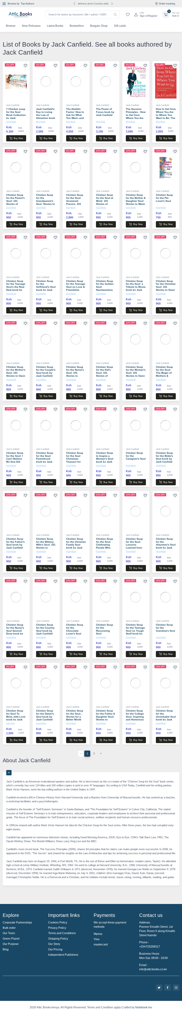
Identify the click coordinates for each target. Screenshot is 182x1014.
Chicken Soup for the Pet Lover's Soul (164, 197)
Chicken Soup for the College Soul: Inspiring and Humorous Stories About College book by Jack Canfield (136, 719)
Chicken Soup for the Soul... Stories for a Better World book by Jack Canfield (74, 718)
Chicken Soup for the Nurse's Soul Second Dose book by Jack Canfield (15, 630)
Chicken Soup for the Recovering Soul (104, 629)
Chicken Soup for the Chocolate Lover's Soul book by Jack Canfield (74, 632)
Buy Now (18, 138)
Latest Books (55, 25)
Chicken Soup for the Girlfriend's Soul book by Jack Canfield (46, 287)
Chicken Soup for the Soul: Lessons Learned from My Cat (134, 544)
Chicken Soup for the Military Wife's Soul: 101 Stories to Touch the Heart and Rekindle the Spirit (45, 547)
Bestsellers (77, 25)
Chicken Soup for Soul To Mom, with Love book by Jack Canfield (15, 716)
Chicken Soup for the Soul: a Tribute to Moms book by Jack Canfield (136, 287)
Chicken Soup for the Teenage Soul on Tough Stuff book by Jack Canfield (135, 630)
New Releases (31, 25)
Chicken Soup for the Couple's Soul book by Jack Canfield (45, 371)
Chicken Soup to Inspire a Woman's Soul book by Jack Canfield (104, 458)
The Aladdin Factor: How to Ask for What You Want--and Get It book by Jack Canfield (75, 116)
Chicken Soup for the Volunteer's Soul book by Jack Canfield (166, 544)
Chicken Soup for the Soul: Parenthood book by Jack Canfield (44, 458)
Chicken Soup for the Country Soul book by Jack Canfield (45, 629)
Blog (6, 949)
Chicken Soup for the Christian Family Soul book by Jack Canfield (76, 544)
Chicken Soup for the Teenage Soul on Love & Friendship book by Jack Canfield (75, 288)
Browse (10, 25)
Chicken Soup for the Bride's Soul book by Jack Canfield (164, 457)
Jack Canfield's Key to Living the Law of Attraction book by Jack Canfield (45, 116)
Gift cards (120, 25)
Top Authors (27, 3)
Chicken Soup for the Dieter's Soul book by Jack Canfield (45, 715)
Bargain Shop (99, 25)
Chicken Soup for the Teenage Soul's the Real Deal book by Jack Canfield (15, 287)
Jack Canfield (12, 105)
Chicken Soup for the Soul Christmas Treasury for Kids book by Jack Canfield (74, 460)
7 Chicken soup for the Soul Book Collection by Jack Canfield (16, 115)
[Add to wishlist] (25, 65)
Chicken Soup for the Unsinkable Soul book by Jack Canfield (166, 716)
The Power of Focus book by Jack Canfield (105, 112)
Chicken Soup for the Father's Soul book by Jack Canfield (15, 543)
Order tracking (167, 3)
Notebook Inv (143, 1007)
